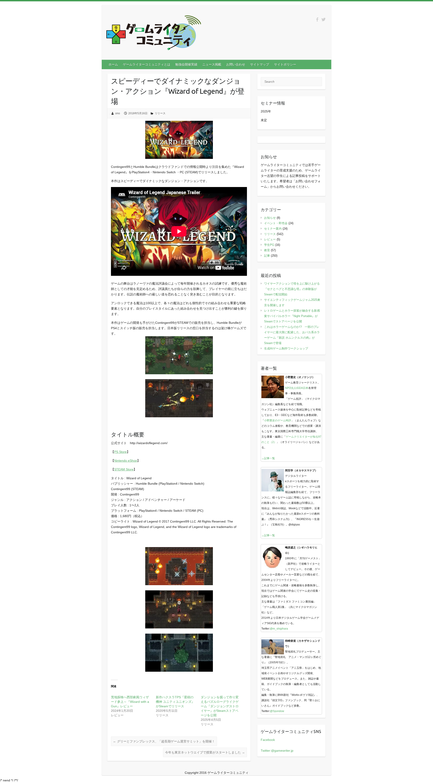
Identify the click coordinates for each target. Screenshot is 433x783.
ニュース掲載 (211, 64)
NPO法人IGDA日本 (296, 388)
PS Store (120, 452)
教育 (267, 250)
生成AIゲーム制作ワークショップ (286, 348)
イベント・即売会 (276, 223)
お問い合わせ (235, 64)
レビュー (270, 239)
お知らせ (270, 217)
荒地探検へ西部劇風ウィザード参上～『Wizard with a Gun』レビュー (130, 701)
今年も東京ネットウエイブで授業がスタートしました (205, 752)
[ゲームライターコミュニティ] (153, 33)
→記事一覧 (268, 458)
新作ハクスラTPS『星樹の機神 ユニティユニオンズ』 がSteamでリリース (175, 701)
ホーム (113, 64)
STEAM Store (124, 469)
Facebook (268, 740)
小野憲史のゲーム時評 (277, 420)
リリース (160, 113)
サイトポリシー (285, 64)
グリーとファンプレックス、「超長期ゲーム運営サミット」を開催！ (164, 741)
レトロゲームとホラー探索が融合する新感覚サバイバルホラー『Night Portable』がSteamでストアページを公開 (292, 316)
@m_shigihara (279, 628)
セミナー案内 (273, 228)
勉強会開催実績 (186, 64)
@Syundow (277, 711)
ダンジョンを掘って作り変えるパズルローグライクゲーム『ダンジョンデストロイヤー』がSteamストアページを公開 (220, 706)
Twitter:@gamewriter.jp (277, 750)
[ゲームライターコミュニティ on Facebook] (317, 19)
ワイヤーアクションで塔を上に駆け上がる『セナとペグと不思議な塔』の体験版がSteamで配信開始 (292, 289)
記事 (267, 255)
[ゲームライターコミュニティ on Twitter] (323, 19)
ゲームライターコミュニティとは (146, 64)
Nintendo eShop (125, 460)
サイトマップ (259, 64)
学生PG (269, 245)
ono (117, 113)
